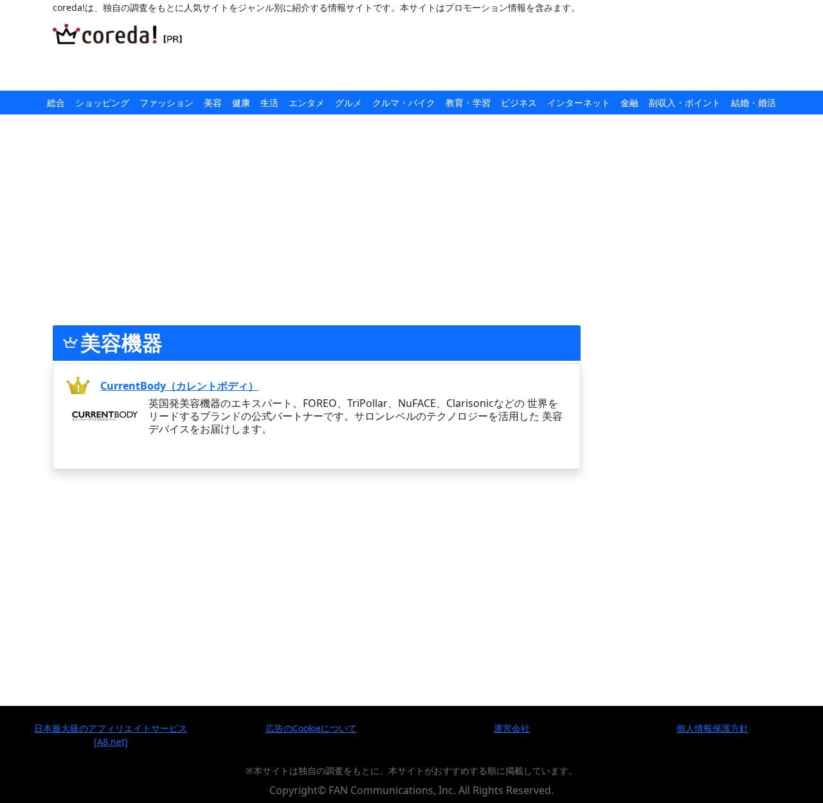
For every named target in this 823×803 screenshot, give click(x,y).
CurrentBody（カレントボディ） (179, 386)
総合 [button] (56, 102)
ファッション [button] (167, 102)
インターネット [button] (578, 102)
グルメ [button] (348, 102)
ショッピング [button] (102, 102)
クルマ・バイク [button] (403, 102)
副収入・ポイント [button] (685, 102)
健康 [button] (241, 102)
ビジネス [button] (519, 102)
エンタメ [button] (307, 102)
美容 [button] (213, 102)
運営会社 (512, 728)
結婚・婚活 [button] (753, 102)
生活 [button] (269, 102)
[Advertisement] (466, 53)
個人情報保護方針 (712, 728)
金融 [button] (629, 102)
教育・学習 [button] (468, 102)
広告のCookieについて (311, 728)
